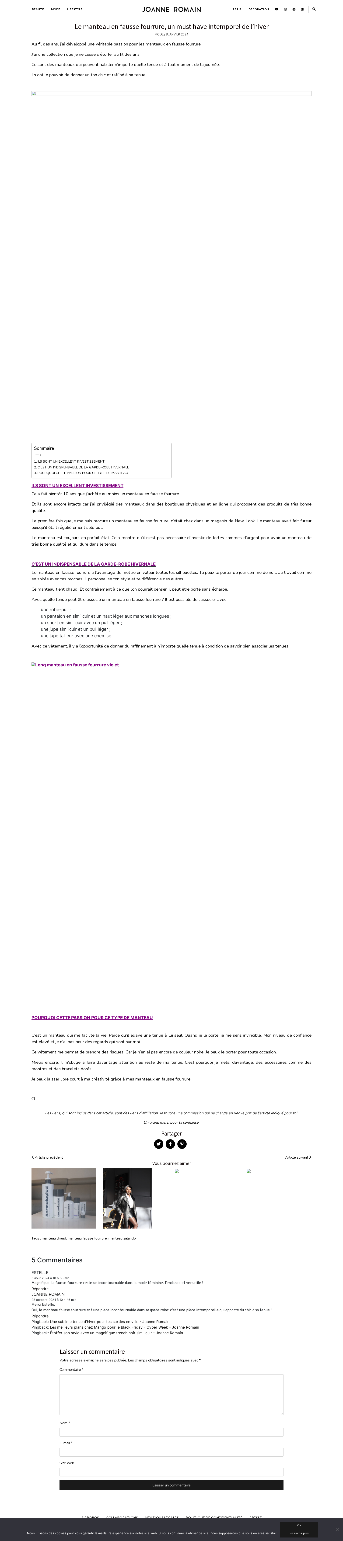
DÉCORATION (258, 9)
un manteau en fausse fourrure (131, 599)
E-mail (66, 1443)
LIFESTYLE (75, 9)
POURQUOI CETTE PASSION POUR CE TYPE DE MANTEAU (83, 473)
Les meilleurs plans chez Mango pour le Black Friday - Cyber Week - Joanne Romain (124, 1327)
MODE (55, 9)
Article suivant (297, 1157)
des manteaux (130, 504)
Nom (65, 1423)
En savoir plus (299, 1533)
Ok (299, 1525)
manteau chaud (54, 1238)
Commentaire (72, 1369)
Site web (67, 1463)
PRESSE (255, 1518)
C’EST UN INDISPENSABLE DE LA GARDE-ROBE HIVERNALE (83, 467)
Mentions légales (162, 1518)
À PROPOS (90, 1518)
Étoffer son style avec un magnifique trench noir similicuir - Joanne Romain (116, 1332)
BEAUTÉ (38, 9)
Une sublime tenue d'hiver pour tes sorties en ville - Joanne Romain (109, 1321)
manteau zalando (122, 1238)
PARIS (237, 9)
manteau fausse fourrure (87, 1238)
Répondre (40, 1288)
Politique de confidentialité (214, 1518)
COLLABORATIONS (122, 1518)
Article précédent (48, 1157)
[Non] (337, 1529)
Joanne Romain (48, 1294)
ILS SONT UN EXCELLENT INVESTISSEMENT (71, 461)
